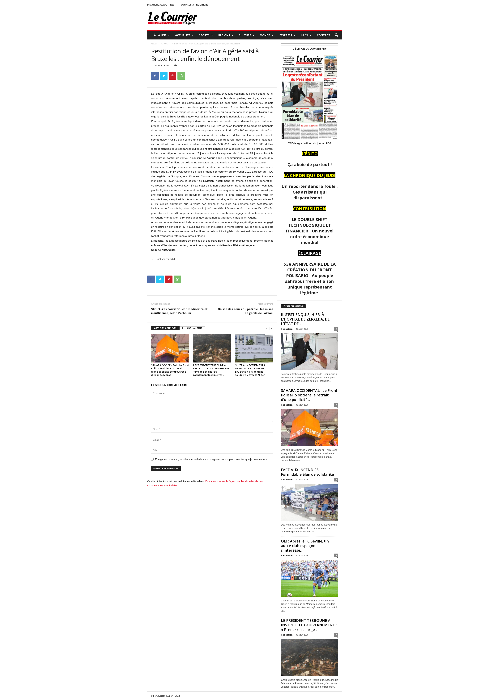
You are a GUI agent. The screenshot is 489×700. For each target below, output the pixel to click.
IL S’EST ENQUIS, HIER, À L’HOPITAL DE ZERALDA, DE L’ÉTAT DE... (305, 319)
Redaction (287, 328)
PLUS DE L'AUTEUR (192, 328)
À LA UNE (160, 35)
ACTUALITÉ (182, 35)
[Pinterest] (172, 76)
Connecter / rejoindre (194, 4)
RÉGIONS (224, 35)
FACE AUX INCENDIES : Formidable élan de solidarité (307, 472)
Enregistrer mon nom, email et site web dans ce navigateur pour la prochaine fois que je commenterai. (211, 459)
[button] (336, 35)
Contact (323, 35)
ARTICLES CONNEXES (165, 328)
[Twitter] (164, 76)
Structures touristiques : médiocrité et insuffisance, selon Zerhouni (179, 311)
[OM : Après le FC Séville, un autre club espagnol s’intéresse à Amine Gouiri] (309, 578)
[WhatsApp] (181, 76)
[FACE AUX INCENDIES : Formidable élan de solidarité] (309, 502)
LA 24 (304, 35)
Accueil (154, 43)
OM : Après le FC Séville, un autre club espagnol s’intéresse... (305, 546)
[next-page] (271, 328)
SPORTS (204, 35)
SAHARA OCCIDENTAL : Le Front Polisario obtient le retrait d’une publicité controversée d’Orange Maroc (170, 370)
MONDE (265, 35)
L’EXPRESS (285, 35)
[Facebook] (155, 76)
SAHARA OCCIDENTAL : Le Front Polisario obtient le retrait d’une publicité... (309, 395)
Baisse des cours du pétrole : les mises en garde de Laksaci (245, 311)
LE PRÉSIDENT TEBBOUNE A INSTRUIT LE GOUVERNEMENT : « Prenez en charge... (309, 625)
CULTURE (245, 35)
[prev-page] (267, 328)
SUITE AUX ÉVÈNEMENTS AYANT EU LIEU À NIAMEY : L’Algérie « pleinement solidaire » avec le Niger (251, 370)
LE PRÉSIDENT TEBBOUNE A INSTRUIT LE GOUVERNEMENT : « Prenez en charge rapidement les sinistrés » (212, 370)
